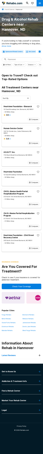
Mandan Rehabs (7, 330)
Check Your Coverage (21, 286)
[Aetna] (13, 298)
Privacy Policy (21, 426)
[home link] (3, 9)
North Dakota (9, 9)
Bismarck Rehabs (28, 315)
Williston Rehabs (28, 319)
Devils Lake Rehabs (29, 326)
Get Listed (32, 51)
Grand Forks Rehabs (9, 322)
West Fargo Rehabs (29, 330)
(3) (10, 139)
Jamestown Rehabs (29, 322)
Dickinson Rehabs (8, 326)
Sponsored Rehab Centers (14, 51)
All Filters (8, 65)
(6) (10, 115)
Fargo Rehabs (6, 315)
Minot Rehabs (6, 319)
